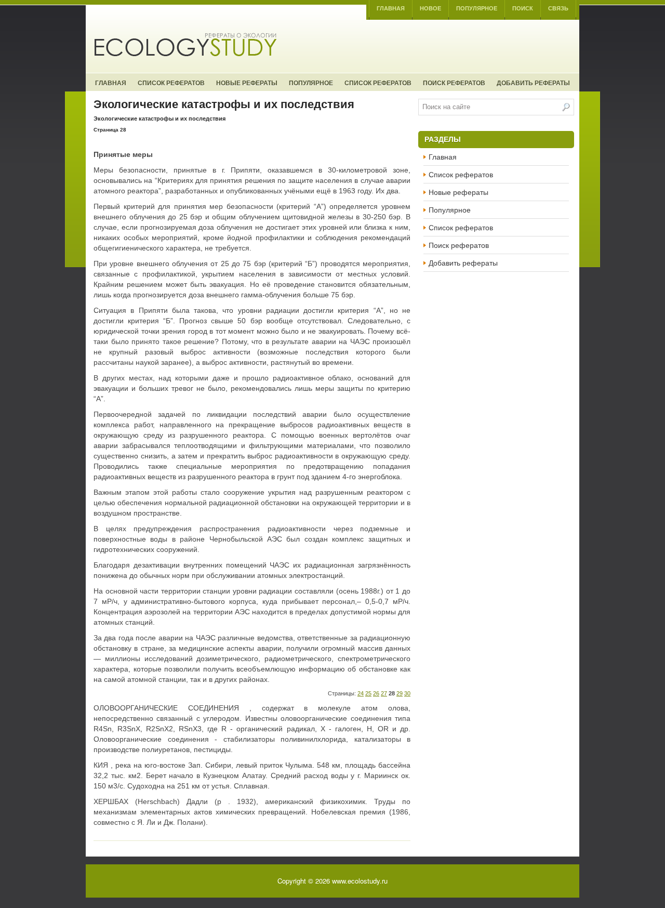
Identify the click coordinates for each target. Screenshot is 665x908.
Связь (558, 8)
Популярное (476, 8)
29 (399, 693)
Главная (391, 8)
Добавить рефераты (533, 82)
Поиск (522, 8)
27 (384, 693)
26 (376, 693)
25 (368, 693)
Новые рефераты (246, 82)
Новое (430, 8)
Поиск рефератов (454, 82)
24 (360, 693)
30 (407, 693)
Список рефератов (171, 82)
